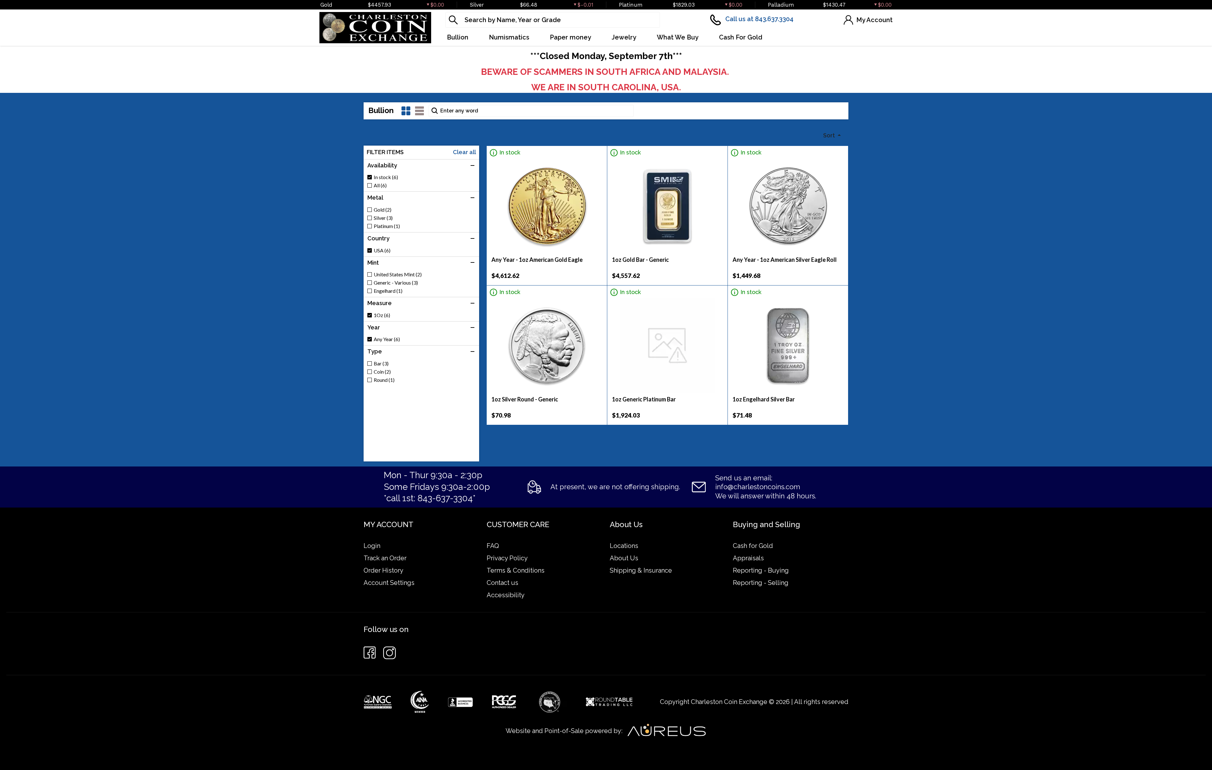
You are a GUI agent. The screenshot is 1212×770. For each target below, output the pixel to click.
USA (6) (382, 250)
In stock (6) (386, 177)
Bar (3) (381, 363)
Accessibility (506, 595)
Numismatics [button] (509, 37)
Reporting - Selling (760, 583)
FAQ (493, 546)
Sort (829, 135)
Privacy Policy (507, 558)
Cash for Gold (753, 546)
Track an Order (385, 558)
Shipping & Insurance (641, 570)
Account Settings (389, 583)
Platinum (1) (387, 226)
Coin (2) (382, 371)
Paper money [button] (570, 37)
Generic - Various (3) (396, 282)
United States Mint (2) (398, 274)
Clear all (464, 152)
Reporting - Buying (761, 570)
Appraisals (748, 558)
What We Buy (677, 37)
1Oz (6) (382, 315)
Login (372, 546)
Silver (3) (383, 217)
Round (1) (384, 379)
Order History (383, 570)
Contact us (502, 583)
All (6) (380, 185)
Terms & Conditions (515, 570)
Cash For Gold (740, 37)
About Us (624, 558)
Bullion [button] (457, 37)
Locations (624, 546)
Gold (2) (382, 209)
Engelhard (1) (388, 290)
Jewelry (624, 37)
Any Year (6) (387, 339)
